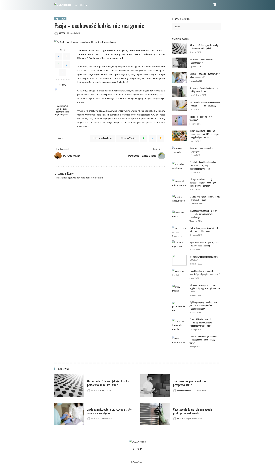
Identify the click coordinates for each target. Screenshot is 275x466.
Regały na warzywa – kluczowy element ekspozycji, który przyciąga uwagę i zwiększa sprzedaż (204, 134)
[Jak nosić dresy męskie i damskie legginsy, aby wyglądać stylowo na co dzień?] (179, 290)
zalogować (70, 177)
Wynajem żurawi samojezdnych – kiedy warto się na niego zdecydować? (62, 110)
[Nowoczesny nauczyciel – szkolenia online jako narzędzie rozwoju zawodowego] (179, 216)
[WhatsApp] (58, 64)
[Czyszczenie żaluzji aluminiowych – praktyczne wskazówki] (179, 91)
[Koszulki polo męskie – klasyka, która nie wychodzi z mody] (179, 200)
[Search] (219, 5)
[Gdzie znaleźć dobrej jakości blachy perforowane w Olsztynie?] (179, 48)
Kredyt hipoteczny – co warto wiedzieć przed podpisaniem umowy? (204, 272)
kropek (62, 33)
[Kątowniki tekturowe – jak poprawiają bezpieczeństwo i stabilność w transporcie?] (179, 324)
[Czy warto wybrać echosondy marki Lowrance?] (179, 260)
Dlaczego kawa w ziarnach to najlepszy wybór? (201, 149)
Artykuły (60, 18)
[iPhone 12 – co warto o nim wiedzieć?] (179, 120)
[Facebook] (58, 56)
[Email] (62, 72)
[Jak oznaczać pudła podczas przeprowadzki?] (179, 63)
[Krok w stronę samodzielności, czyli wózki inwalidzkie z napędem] (179, 231)
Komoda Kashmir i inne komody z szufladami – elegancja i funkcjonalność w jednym (202, 165)
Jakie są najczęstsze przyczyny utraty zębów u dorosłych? (204, 75)
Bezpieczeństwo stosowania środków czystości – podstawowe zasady (204, 104)
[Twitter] (66, 56)
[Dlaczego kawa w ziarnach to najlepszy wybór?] (179, 151)
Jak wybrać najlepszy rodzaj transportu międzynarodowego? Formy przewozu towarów (202, 182)
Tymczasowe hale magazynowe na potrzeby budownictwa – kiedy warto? (203, 339)
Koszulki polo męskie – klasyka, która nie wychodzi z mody (204, 198)
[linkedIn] (152, 138)
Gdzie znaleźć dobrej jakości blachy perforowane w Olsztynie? (203, 47)
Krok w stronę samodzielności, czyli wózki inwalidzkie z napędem (203, 229)
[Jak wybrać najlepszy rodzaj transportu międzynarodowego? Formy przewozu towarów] (179, 184)
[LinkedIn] (66, 64)
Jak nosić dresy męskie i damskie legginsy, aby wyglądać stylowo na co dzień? (204, 288)
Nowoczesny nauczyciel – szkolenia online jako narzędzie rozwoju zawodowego (204, 214)
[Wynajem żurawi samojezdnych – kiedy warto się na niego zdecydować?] (62, 95)
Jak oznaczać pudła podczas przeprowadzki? (201, 61)
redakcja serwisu (184, 390)
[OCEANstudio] (62, 5)
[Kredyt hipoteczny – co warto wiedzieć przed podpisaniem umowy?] (179, 274)
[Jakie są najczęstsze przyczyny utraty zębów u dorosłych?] (179, 77)
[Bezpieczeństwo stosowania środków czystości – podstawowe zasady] (179, 105)
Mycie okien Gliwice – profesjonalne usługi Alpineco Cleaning (204, 244)
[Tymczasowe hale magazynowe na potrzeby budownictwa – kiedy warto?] (179, 341)
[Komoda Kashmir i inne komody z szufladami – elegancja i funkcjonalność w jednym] (179, 167)
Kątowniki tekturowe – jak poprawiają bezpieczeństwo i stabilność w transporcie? (201, 322)
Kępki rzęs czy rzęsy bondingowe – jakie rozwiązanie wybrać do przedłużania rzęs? (203, 305)
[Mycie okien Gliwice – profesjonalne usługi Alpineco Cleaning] (179, 245)
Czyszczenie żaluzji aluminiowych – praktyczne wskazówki (203, 89)
